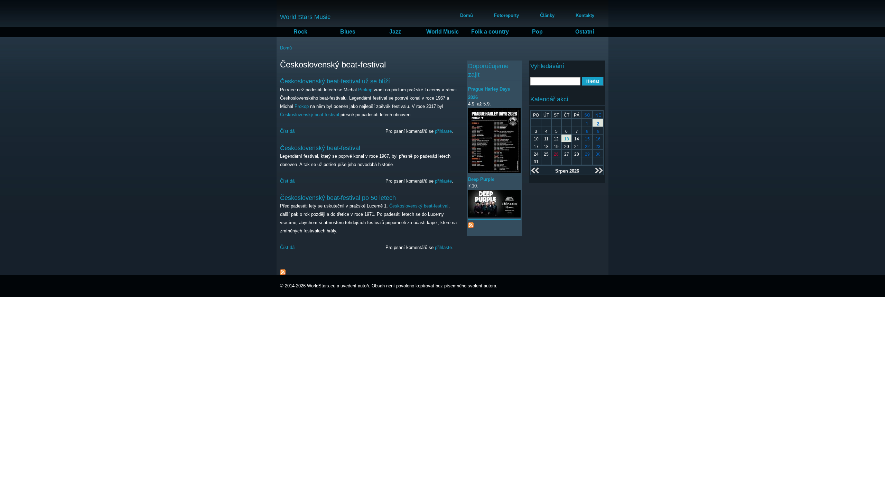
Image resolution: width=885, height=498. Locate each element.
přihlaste (443, 131)
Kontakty (585, 15)
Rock (300, 32)
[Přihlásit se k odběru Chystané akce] (471, 223)
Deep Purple (481, 179)
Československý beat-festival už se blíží (335, 81)
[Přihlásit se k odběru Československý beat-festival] (283, 270)
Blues (347, 32)
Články (547, 15)
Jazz (395, 32)
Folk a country (490, 32)
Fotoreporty (506, 15)
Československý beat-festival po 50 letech (338, 197)
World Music (442, 32)
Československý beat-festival (309, 114)
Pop (537, 32)
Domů (466, 15)
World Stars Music (305, 16)
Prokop (365, 89)
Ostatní (584, 32)
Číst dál (288, 131)
